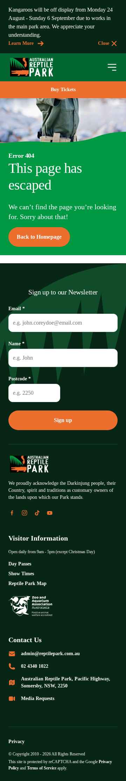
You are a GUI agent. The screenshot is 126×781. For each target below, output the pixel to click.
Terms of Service (41, 768)
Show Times (21, 573)
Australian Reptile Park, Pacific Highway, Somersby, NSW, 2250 (65, 682)
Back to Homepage (39, 237)
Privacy (16, 741)
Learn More (21, 43)
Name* (16, 343)
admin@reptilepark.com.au (50, 653)
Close (103, 43)
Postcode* (19, 378)
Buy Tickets (63, 89)
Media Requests (37, 698)
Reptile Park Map (27, 583)
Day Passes (19, 563)
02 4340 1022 (34, 666)
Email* (16, 308)
